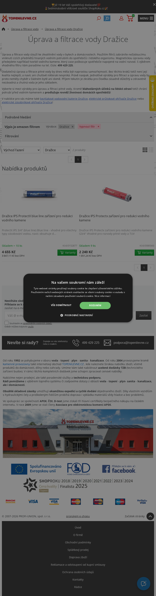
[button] (78, 315)
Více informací (102, 296)
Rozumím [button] (95, 305)
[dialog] (78, 298)
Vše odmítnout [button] (61, 305)
